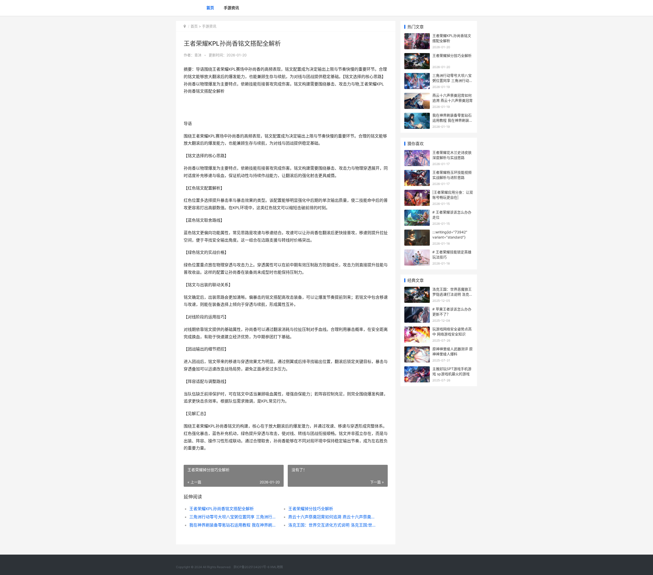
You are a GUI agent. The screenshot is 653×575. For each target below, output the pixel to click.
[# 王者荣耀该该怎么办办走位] (417, 213)
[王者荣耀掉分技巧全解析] (417, 56)
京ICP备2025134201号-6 (251, 567)
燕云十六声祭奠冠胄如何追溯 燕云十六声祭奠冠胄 (332, 516)
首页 (210, 7)
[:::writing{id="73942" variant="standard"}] (417, 233)
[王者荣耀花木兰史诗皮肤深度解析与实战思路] (417, 153)
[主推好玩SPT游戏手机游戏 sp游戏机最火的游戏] (417, 369)
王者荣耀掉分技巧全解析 (310, 508)
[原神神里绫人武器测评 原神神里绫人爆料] (417, 349)
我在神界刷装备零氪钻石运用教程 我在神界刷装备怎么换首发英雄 (233, 525)
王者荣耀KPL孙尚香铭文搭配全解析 (221, 508)
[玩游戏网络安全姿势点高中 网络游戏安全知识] (417, 330)
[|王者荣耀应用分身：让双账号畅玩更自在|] (417, 193)
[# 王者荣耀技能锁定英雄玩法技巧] (417, 253)
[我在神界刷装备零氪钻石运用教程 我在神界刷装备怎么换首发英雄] (417, 116)
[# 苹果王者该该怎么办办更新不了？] (417, 310)
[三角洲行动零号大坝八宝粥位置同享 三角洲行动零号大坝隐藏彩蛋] (417, 76)
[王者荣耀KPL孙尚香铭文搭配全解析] (417, 36)
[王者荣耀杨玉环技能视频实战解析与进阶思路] (417, 173)
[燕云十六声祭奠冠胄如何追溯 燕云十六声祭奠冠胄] (417, 96)
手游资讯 (231, 7)
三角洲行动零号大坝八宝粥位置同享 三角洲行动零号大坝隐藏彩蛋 (233, 516)
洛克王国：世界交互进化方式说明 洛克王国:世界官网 (332, 525)
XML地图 (276, 567)
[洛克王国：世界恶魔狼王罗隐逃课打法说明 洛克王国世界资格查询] (417, 290)
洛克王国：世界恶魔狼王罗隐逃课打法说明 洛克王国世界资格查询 (452, 294)
